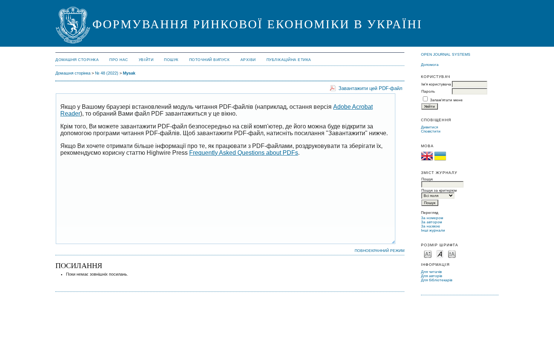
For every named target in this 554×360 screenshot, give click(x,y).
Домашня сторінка (77, 60)
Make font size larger (452, 253)
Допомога (430, 65)
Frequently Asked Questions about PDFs (243, 152)
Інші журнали (433, 230)
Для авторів (431, 276)
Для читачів (431, 272)
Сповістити (431, 131)
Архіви (248, 60)
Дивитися (429, 127)
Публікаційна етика (288, 60)
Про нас (118, 60)
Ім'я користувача (436, 84)
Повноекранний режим (379, 251)
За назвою (430, 226)
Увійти (146, 60)
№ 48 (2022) (106, 73)
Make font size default (440, 253)
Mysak (129, 73)
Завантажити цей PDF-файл (370, 88)
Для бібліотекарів (436, 280)
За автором (431, 222)
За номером (432, 218)
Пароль (428, 91)
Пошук (171, 60)
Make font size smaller (428, 253)
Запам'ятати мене (446, 100)
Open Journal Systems (445, 54)
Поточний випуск (209, 60)
